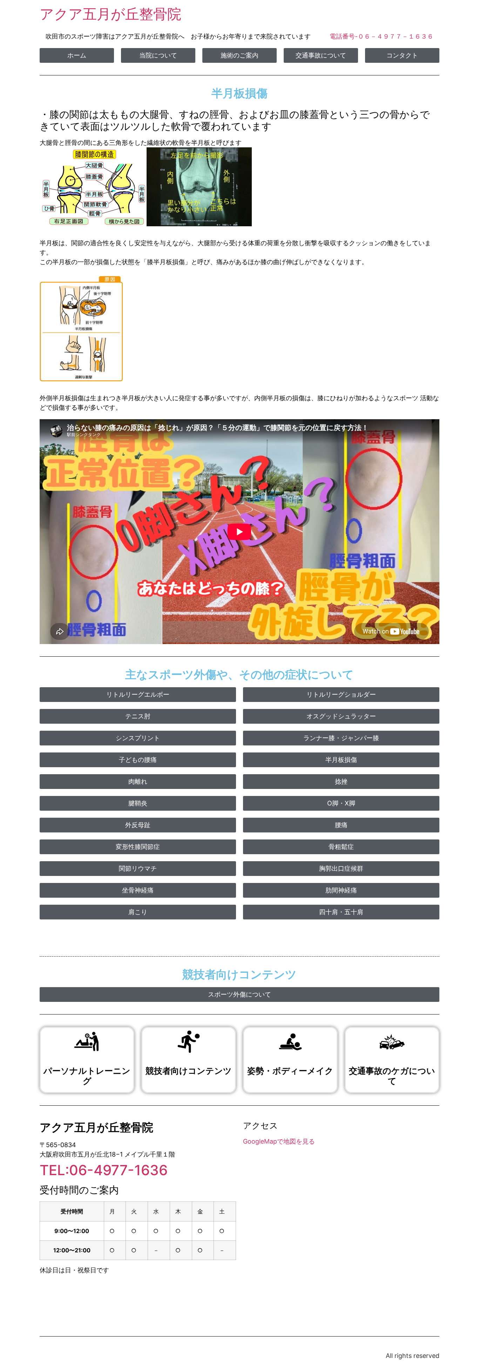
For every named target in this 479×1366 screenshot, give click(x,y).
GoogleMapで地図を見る (279, 1141)
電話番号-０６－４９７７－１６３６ (381, 36)
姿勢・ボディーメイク (290, 1071)
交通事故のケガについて (392, 1076)
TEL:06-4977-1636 (104, 1170)
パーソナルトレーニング (86, 1076)
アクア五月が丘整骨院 (110, 13)
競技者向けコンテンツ (189, 1071)
